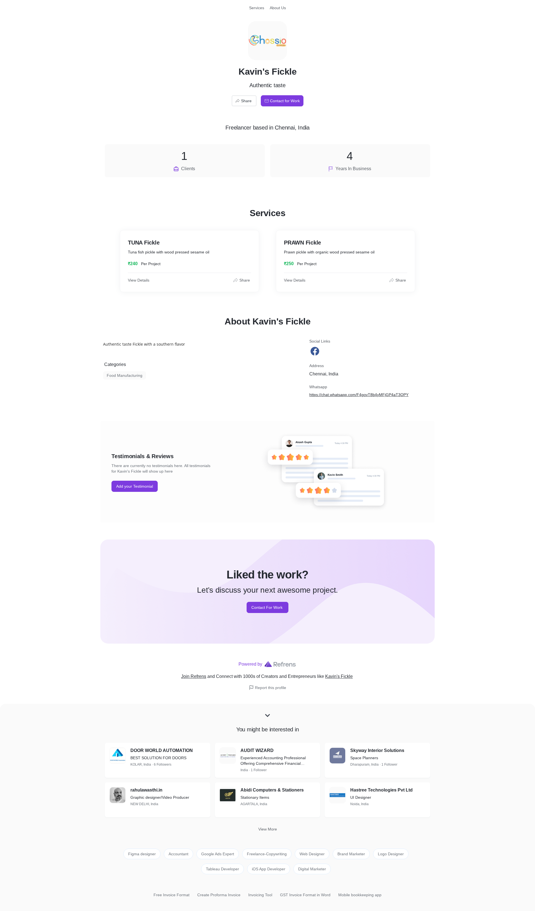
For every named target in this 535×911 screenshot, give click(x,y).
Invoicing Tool (260, 895)
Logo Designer (391, 854)
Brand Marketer (351, 854)
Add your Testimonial (134, 486)
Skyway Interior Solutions (377, 750)
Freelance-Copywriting (267, 854)
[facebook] (315, 351)
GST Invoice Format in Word (305, 895)
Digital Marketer (312, 869)
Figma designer (142, 854)
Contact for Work (285, 101)
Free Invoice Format (171, 895)
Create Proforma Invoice (218, 895)
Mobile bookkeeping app (359, 895)
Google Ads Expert (217, 854)
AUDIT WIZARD (257, 750)
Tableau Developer (222, 869)
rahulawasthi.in (146, 790)
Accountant (178, 854)
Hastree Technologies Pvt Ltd (381, 790)
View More (267, 829)
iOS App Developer (268, 869)
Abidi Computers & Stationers (272, 790)
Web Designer (312, 854)
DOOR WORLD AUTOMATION (161, 750)
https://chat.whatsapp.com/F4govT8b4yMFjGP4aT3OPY (358, 394)
